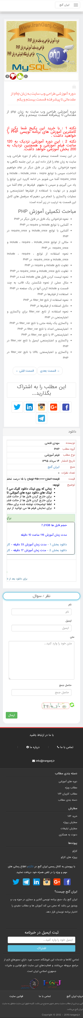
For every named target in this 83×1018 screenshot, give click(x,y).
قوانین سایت (16, 996)
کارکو (74, 851)
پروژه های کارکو (69, 857)
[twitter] (17, 407)
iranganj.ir (74, 1015)
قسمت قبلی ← (25, 371)
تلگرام (31, 866)
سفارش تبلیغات (69, 828)
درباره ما (35, 747)
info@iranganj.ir (45, 761)
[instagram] (41, 407)
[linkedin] (29, 407)
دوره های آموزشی (68, 781)
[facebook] (65, 407)
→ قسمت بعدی (50, 371)
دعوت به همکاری (68, 835)
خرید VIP (72, 816)
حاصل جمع (65, 685)
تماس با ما (66, 747)
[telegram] (41, 418)
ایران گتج (53, 467)
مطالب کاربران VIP (67, 794)
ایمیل (68, 621)
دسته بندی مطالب (67, 800)
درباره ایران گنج (75, 996)
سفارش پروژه (70, 822)
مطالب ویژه (71, 787)
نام (70, 604)
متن (72, 637)
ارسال (11, 715)
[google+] (53, 407)
